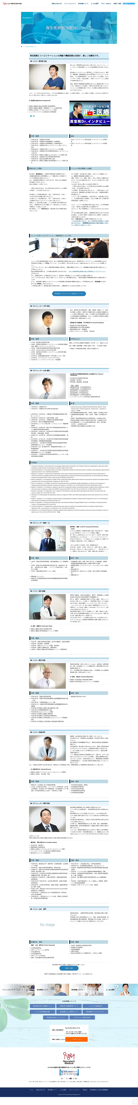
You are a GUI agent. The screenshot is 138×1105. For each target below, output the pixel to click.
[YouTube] (34, 116)
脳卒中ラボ (77, 974)
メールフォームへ (76, 1039)
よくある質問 (94, 3)
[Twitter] (64, 1078)
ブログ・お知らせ (106, 3)
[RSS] (76, 1078)
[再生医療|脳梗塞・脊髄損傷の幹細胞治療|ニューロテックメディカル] (69, 1058)
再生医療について (83, 3)
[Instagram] (32, 116)
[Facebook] (31, 116)
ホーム (31, 1089)
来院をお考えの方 (57, 3)
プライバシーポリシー (74, 1089)
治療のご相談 (117, 3)
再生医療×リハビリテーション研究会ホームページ (69, 293)
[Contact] (73, 1078)
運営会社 (85, 1089)
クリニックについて (70, 3)
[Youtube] (70, 1078)
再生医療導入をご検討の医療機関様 (99, 1089)
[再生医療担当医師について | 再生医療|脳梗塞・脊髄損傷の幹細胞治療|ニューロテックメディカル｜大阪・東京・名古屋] (12, 3)
